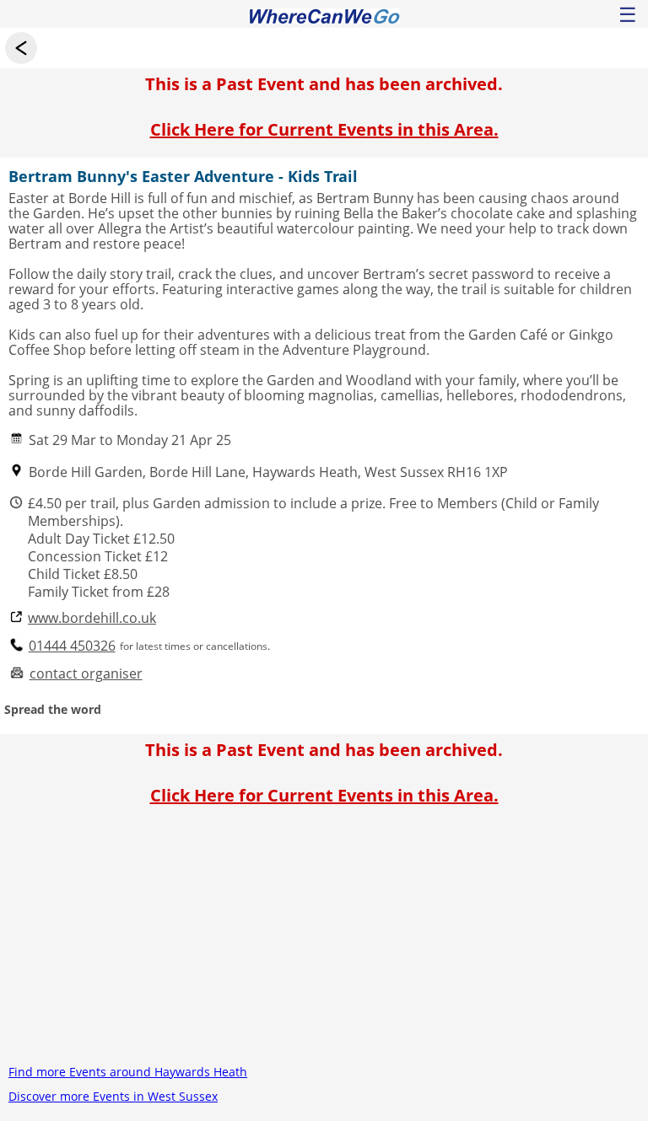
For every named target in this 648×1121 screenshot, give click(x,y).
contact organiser (86, 674)
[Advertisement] (324, 941)
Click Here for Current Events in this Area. (324, 129)
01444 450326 (72, 646)
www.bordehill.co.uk (92, 618)
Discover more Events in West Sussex (113, 1096)
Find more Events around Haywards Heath (127, 1072)
